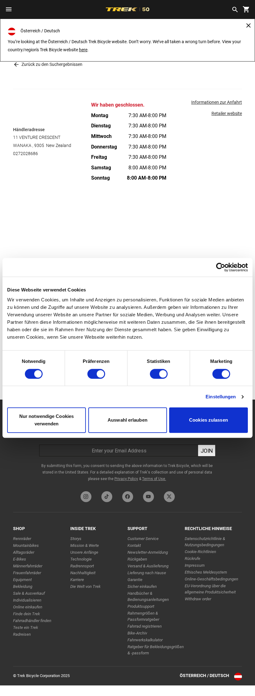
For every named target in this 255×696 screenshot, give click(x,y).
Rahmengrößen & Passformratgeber (143, 616)
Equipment (22, 579)
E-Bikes (19, 559)
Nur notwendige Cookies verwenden (46, 420)
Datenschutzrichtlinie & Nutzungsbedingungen (205, 541)
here (83, 49)
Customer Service (143, 538)
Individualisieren (27, 600)
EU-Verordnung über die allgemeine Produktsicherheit (210, 589)
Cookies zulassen (208, 420)
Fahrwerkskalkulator (145, 640)
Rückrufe (192, 558)
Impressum (195, 565)
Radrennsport (82, 566)
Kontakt (134, 545)
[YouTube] (148, 496)
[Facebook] (127, 496)
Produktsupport (141, 606)
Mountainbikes (26, 545)
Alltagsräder (23, 552)
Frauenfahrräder (27, 572)
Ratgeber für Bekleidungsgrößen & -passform (156, 649)
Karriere (77, 579)
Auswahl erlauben (127, 420)
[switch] (96, 374)
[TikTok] (106, 496)
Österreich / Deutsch (204, 675)
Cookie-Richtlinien (200, 551)
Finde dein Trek (26, 613)
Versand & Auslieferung (148, 566)
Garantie (135, 579)
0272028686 (25, 153)
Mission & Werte (84, 545)
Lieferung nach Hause (147, 572)
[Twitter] (169, 496)
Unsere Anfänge (84, 552)
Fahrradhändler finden (32, 620)
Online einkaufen (27, 607)
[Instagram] (86, 496)
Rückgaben (137, 559)
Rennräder (22, 538)
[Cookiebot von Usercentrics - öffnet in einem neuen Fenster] (220, 267)
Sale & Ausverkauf (29, 593)
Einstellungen (221, 396)
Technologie (81, 559)
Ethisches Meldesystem (206, 572)
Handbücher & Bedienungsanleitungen (148, 596)
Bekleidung (22, 586)
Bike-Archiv (137, 633)
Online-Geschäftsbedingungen (211, 579)
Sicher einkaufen (142, 586)
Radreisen (22, 634)
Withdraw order (198, 599)
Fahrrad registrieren (145, 626)
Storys (75, 538)
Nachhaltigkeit (82, 572)
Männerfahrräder (27, 566)
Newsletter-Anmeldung (148, 552)
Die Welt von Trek (85, 586)
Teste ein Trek (25, 627)
